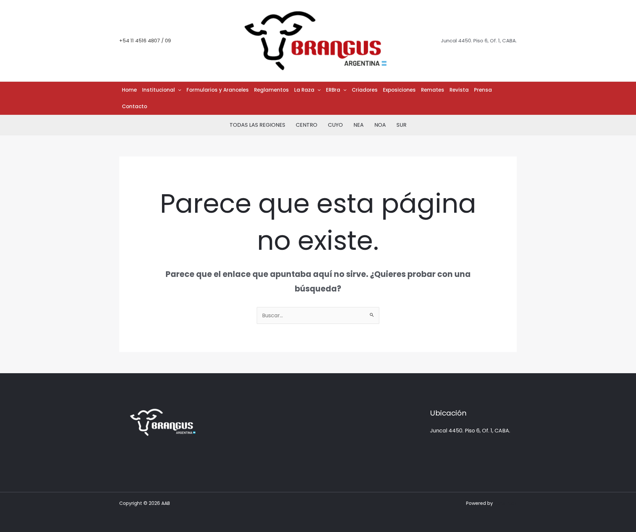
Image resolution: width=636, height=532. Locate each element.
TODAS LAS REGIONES (257, 125)
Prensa (483, 89)
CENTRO (306, 125)
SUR (401, 125)
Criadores (365, 89)
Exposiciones (399, 89)
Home (129, 89)
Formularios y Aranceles (217, 89)
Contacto (134, 106)
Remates (432, 89)
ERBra (333, 89)
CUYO (335, 125)
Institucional (158, 89)
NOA (380, 125)
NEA (358, 125)
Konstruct (505, 503)
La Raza (304, 89)
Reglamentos (271, 89)
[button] (178, 90)
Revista (459, 89)
